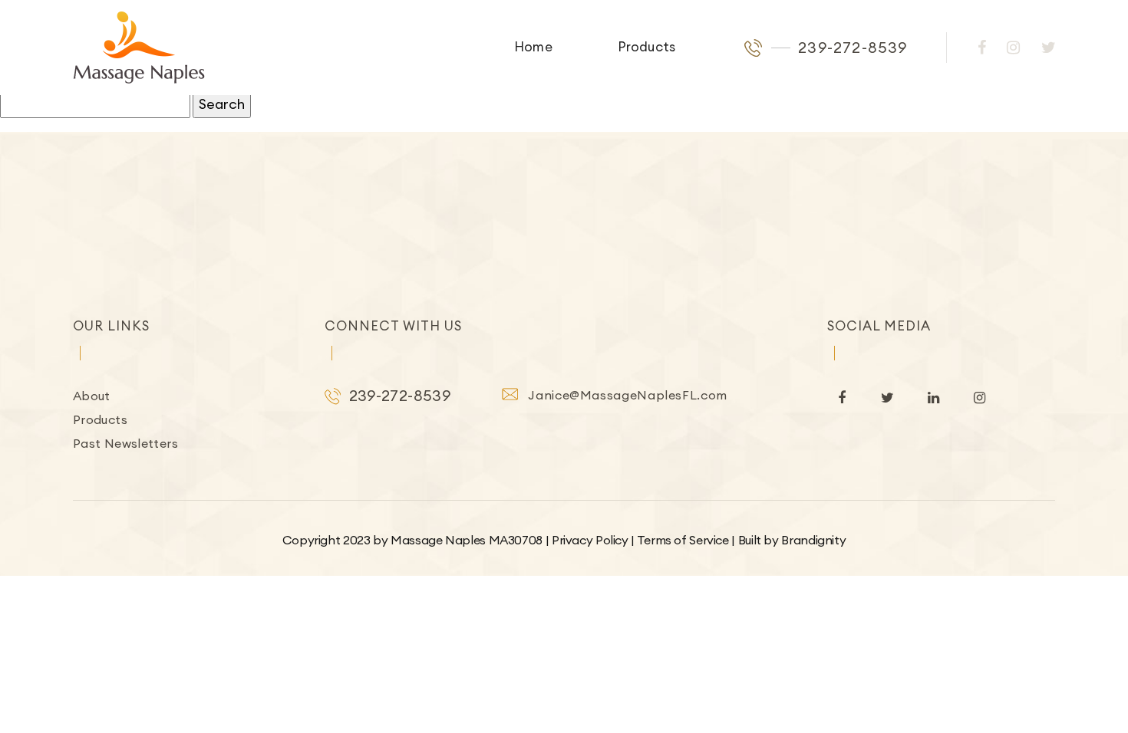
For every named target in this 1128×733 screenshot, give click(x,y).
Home (533, 47)
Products (646, 47)
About (91, 395)
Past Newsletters (125, 443)
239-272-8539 (852, 47)
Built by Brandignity (792, 539)
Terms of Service (683, 539)
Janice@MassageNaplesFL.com (627, 395)
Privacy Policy (590, 539)
